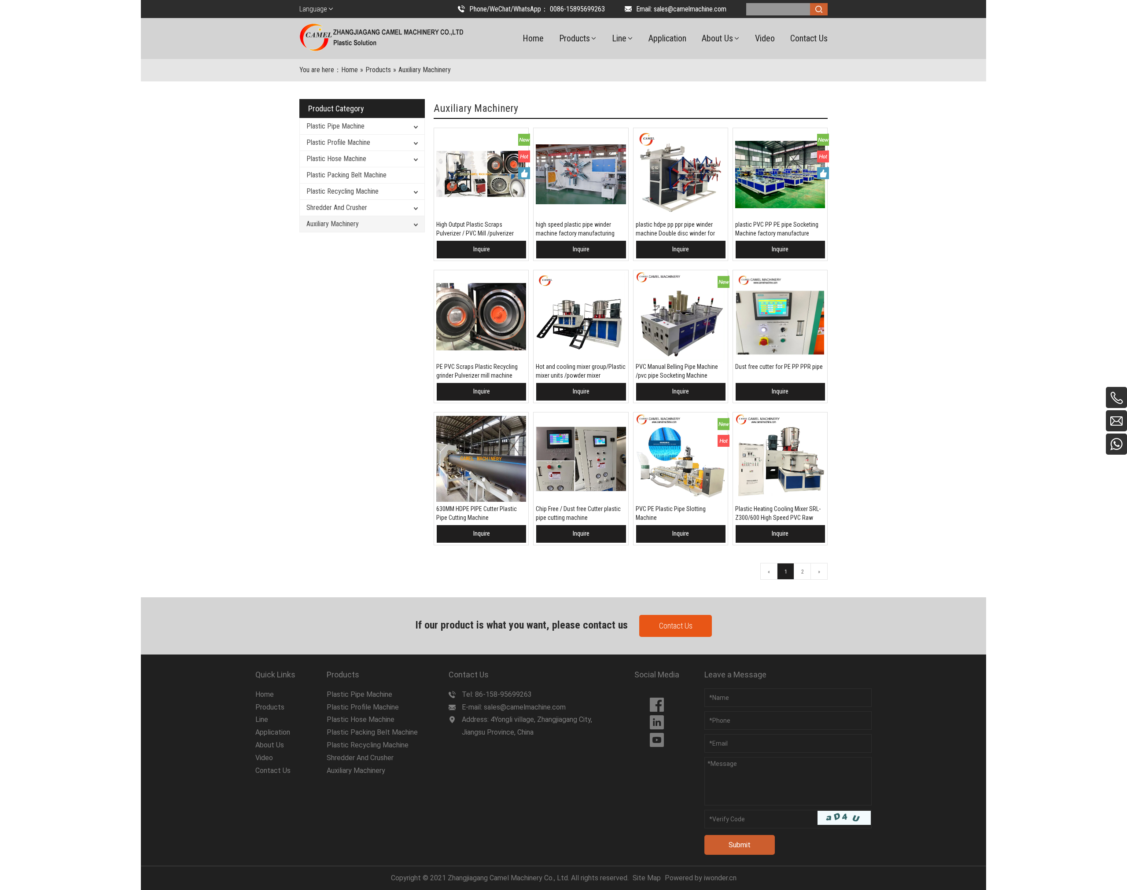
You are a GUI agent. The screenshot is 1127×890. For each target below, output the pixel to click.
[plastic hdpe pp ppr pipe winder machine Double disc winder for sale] (681, 174)
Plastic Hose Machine (336, 158)
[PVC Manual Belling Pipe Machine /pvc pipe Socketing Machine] (681, 316)
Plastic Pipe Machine (335, 126)
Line (261, 719)
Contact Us (675, 625)
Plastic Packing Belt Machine (346, 175)
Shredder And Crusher (336, 207)
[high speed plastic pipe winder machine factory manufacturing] (581, 174)
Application (272, 732)
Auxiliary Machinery (332, 224)
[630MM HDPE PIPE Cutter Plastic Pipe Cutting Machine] (481, 459)
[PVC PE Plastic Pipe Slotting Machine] (681, 459)
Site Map (647, 878)
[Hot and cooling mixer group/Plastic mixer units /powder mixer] (581, 316)
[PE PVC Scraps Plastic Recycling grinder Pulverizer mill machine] (481, 316)
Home (264, 694)
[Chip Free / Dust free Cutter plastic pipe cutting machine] (581, 459)
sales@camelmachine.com (690, 9)
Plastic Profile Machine (338, 142)
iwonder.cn (720, 878)
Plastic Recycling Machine (342, 191)
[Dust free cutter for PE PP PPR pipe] (780, 316)
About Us (269, 745)
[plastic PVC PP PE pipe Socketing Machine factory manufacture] (780, 174)
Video (264, 758)
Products (269, 707)
